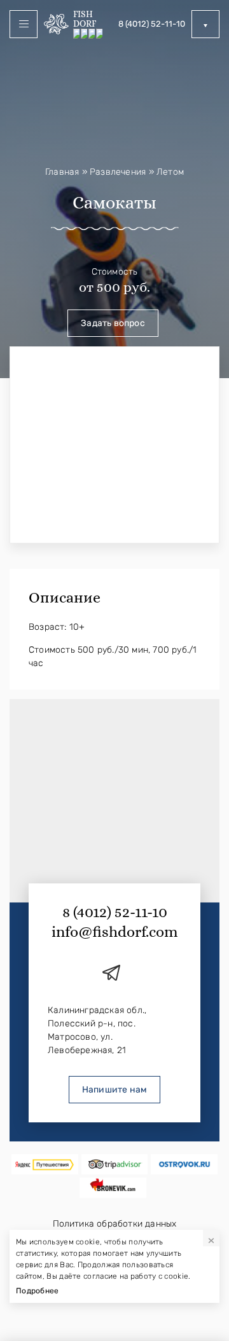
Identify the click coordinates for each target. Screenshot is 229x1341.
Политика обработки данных (115, 1223)
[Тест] (44, 1164)
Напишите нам (114, 1089)
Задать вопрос (113, 323)
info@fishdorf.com (115, 932)
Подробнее (37, 1290)
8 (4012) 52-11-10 (151, 24)
